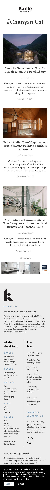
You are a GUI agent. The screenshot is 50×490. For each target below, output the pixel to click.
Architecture (22, 77)
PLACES (8, 369)
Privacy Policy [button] (23, 479)
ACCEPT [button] (9, 484)
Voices (8, 417)
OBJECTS (9, 383)
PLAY (7, 404)
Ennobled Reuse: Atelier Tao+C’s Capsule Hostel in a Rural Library (25, 70)
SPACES (8, 353)
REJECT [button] (21, 484)
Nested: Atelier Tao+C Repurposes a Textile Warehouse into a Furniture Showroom (25, 146)
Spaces (30, 77)
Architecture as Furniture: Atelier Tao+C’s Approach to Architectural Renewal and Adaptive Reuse (25, 223)
